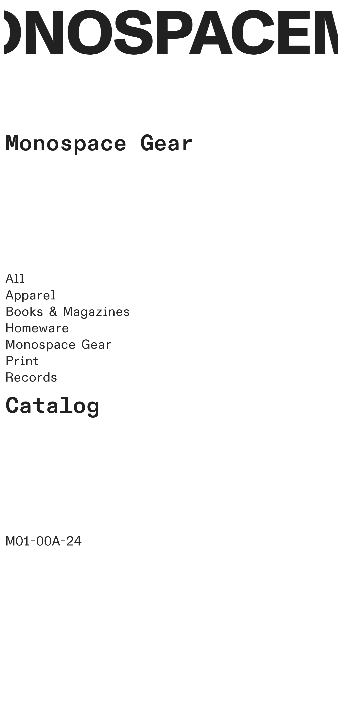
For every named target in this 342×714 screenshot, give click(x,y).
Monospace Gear (58, 344)
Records (31, 377)
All (15, 279)
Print (22, 361)
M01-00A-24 (43, 541)
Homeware (37, 328)
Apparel (30, 295)
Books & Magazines (67, 312)
